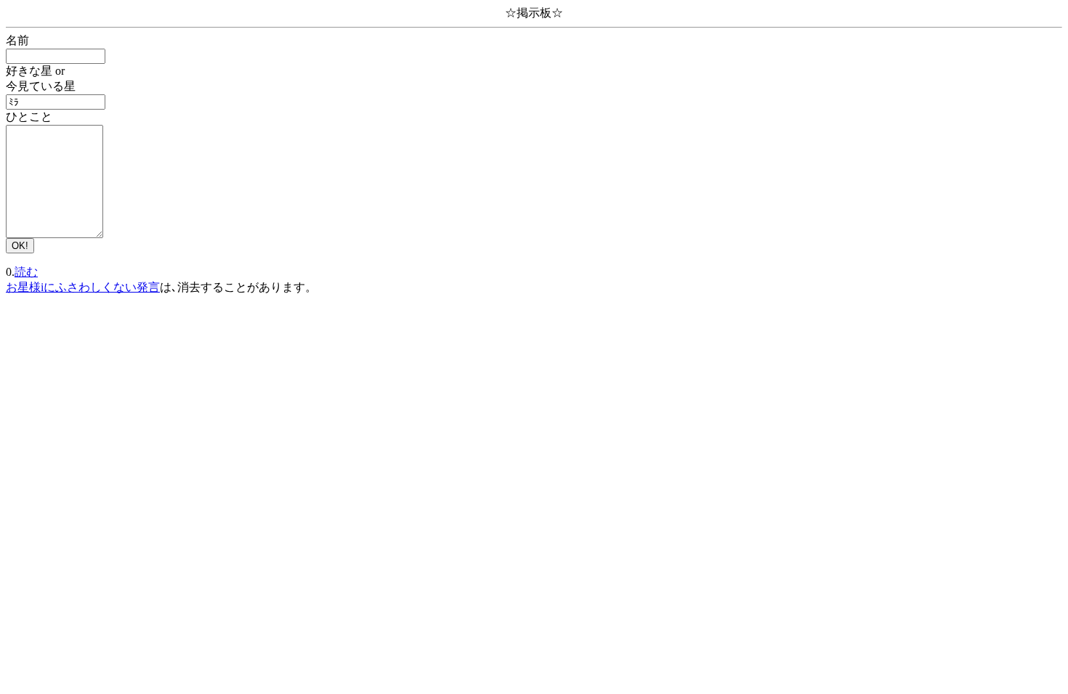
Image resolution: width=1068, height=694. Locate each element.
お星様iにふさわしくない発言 (83, 287)
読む (26, 272)
